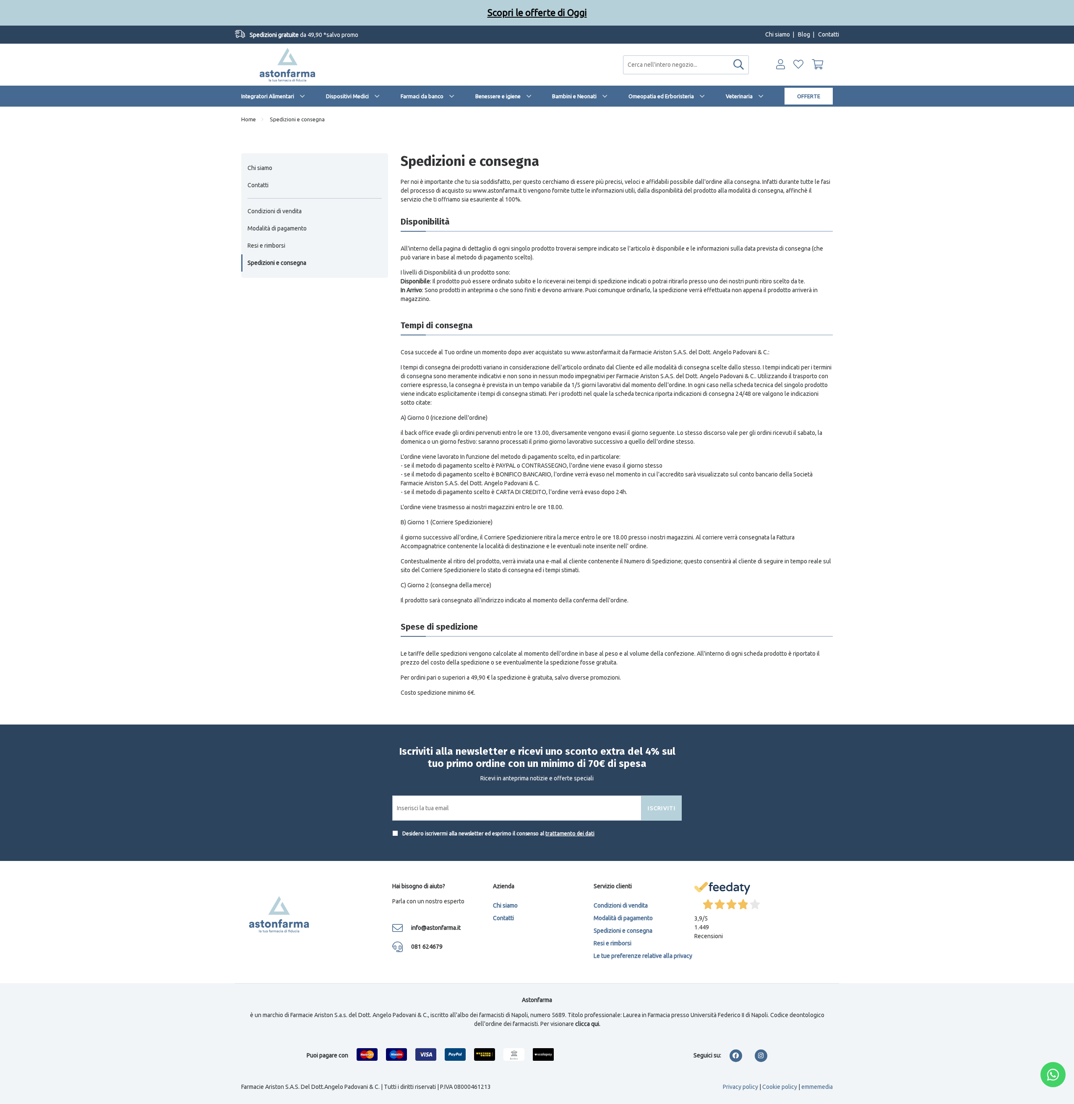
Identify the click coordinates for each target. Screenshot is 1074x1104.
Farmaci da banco (422, 96)
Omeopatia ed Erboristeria (661, 96)
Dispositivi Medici (347, 96)
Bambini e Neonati (574, 96)
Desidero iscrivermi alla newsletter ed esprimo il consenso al (497, 833)
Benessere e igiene (498, 96)
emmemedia (817, 1086)
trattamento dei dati (569, 833)
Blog (804, 34)
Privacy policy (740, 1086)
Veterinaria (739, 96)
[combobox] (686, 64)
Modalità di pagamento (277, 228)
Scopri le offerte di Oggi (537, 12)
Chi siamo (777, 34)
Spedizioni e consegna (277, 262)
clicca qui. (587, 1023)
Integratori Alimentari (267, 96)
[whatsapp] (1053, 1074)
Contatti (828, 34)
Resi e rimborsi (266, 245)
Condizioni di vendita (275, 211)
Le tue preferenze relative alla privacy (643, 955)
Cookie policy (779, 1086)
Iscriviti (661, 808)
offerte (808, 96)
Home (248, 119)
